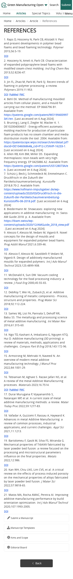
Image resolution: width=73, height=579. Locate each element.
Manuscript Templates (22, 527)
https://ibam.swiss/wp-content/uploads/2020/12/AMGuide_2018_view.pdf (36, 222)
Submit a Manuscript (21, 518)
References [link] (49, 21)
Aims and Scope (19, 537)
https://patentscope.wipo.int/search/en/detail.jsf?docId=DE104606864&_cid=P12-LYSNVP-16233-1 (36, 144)
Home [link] (7, 21)
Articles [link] (21, 21)
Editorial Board (18, 547)
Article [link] (34, 21)
